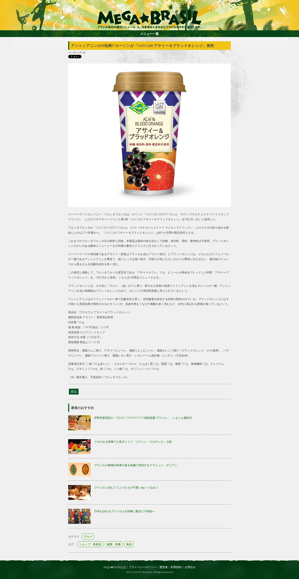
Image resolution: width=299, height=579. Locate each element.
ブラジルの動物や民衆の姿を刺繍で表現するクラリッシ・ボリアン (135, 465)
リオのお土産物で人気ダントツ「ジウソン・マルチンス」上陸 (133, 442)
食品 (129, 544)
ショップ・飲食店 (90, 544)
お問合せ (190, 567)
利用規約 (176, 567)
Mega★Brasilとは (114, 567)
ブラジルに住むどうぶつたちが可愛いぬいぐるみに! (126, 487)
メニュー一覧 (149, 33)
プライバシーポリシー (142, 567)
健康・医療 (114, 544)
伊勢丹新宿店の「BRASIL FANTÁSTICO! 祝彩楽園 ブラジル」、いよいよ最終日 (143, 418)
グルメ (88, 536)
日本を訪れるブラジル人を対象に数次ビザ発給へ (124, 511)
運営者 (163, 567)
